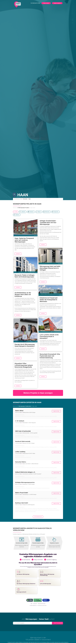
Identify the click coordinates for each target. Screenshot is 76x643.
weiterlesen (18, 253)
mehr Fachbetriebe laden (38, 516)
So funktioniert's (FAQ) (35, 3)
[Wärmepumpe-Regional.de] (17, 4)
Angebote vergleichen (57, 3)
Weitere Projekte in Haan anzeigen (38, 393)
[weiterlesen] (25, 227)
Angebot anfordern (56, 411)
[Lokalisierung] (14, 623)
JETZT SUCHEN (57, 623)
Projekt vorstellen (46, 3)
